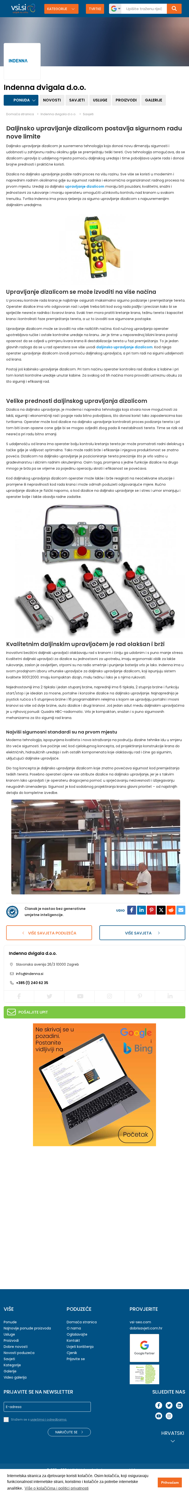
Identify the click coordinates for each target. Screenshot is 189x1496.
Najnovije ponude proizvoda (27, 1328)
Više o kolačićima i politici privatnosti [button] (57, 1488)
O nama (74, 1328)
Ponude (10, 1322)
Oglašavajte (77, 1334)
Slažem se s (39, 1419)
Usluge (100, 100)
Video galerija (15, 1377)
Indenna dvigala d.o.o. (33, 953)
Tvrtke (95, 8)
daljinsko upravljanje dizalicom (124, 347)
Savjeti (77, 100)
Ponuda (22, 100)
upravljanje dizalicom (84, 186)
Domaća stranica (20, 114)
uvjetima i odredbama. (48, 1419)
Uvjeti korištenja (80, 1346)
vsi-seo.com (140, 1322)
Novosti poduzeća (19, 1352)
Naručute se (67, 1432)
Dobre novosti (16, 1346)
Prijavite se (76, 1358)
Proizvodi (126, 100)
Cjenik (72, 1352)
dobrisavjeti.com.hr (146, 1328)
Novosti (52, 100)
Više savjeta (139, 933)
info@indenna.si (29, 973)
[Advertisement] (41, 1182)
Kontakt (73, 1340)
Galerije (153, 100)
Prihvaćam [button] (170, 1482)
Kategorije (57, 8)
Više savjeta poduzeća (51, 933)
